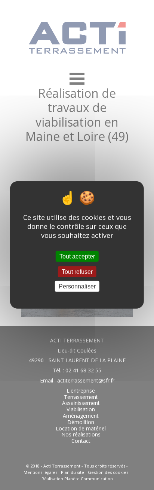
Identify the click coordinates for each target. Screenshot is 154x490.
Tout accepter (77, 256)
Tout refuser (77, 272)
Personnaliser (77, 286)
